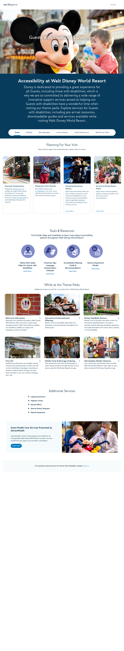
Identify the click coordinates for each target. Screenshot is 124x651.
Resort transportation (19, 198)
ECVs (50, 191)
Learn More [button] (16, 446)
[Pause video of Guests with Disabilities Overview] (121, 12)
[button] (62, 45)
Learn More (70, 211)
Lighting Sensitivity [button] (38, 397)
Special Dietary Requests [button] (40, 409)
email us (86, 466)
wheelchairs (41, 191)
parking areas (17, 189)
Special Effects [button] (36, 405)
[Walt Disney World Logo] (11, 4)
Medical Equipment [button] (38, 412)
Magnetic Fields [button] (37, 401)
